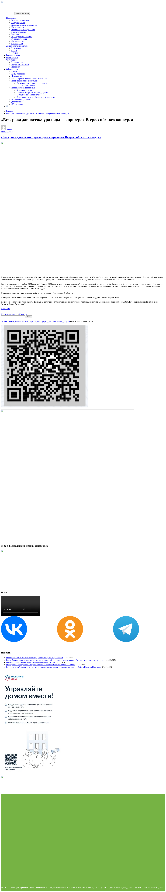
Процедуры (11, 18)
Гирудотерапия (18, 22)
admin (9, 129)
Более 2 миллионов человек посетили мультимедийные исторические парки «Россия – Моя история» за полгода (56, 660)
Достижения (16, 102)
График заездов (13, 55)
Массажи (15, 34)
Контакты (15, 71)
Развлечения (16, 48)
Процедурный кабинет (21, 36)
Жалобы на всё (28, 85)
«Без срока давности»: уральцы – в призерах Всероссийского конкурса (37, 113)
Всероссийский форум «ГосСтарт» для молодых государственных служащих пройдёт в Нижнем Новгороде (54, 667)
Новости (23, 314)
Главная (9, 111)
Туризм (14, 53)
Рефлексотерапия (19, 39)
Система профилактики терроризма (32, 92)
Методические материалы (28, 95)
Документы (16, 76)
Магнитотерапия (18, 32)
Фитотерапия (17, 43)
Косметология (17, 27)
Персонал (15, 67)
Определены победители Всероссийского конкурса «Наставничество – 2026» (40, 665)
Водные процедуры (20, 20)
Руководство (17, 62)
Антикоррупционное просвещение (32, 83)
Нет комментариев (9, 314)
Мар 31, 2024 (7, 132)
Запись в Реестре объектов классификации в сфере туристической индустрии (35, 321)
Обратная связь (18, 104)
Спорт (14, 50)
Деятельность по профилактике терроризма (36, 97)
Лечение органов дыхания (23, 29)
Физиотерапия (17, 41)
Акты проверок (18, 74)
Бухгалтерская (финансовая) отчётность (29, 78)
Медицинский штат (20, 64)
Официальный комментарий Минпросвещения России (30, 662)
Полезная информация (21, 99)
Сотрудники (11, 60)
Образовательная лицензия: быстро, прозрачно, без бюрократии (34, 658)
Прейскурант (12, 57)
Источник (5, 308)
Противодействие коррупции (24, 81)
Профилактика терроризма (23, 88)
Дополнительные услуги (17, 46)
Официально (12, 69)
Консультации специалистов (24, 25)
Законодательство (24, 90)
